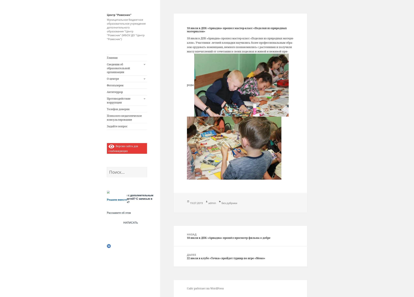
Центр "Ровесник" (119, 15)
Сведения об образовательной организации (118, 68)
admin (212, 203)
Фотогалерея (115, 85)
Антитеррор (115, 92)
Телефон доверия (118, 109)
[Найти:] (127, 172)
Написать (130, 222)
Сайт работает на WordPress (205, 288)
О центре (113, 79)
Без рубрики (229, 203)
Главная (112, 57)
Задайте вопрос (117, 126)
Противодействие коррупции (119, 100)
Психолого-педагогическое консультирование (124, 117)
